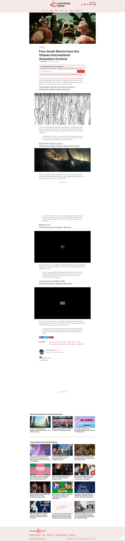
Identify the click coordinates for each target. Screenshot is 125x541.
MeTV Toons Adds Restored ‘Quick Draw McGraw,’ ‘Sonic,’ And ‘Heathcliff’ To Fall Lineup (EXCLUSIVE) (62, 496)
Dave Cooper (53, 342)
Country (77, 10)
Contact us (72, 535)
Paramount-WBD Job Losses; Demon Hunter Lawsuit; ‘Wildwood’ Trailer (60, 458)
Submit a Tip (50, 535)
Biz (66, 10)
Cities (71, 10)
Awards (56, 10)
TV (47, 10)
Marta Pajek (71, 342)
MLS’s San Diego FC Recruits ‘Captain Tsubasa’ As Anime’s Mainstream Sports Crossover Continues (39, 516)
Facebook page (62, 178)
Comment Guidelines (61, 535)
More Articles (57, 350)
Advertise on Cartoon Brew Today (37, 539)
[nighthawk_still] (62, 160)
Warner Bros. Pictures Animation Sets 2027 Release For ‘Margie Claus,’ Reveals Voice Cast (39, 477)
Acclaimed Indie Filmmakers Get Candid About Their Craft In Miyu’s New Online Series (84, 458)
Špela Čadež (80, 344)
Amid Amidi (43, 61)
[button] (62, 109)
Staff (43, 535)
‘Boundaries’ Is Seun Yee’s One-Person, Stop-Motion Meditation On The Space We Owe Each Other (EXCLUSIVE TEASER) (84, 516)
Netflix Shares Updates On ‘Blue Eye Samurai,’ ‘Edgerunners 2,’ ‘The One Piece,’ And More (83, 477)
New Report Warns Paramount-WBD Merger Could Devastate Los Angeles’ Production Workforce (84, 495)
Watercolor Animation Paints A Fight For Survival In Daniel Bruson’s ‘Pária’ (61, 477)
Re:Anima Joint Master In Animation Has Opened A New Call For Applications (84, 430)
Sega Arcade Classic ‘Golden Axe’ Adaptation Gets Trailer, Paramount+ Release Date (40, 495)
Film (44, 10)
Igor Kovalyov (63, 342)
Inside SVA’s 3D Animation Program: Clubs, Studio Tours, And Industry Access (40, 430)
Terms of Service (75, 74)
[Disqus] (62, 372)
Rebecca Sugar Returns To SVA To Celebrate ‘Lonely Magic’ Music (62, 429)
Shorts (51, 10)
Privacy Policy (66, 74)
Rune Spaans (72, 344)
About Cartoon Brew (34, 535)
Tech (61, 10)
